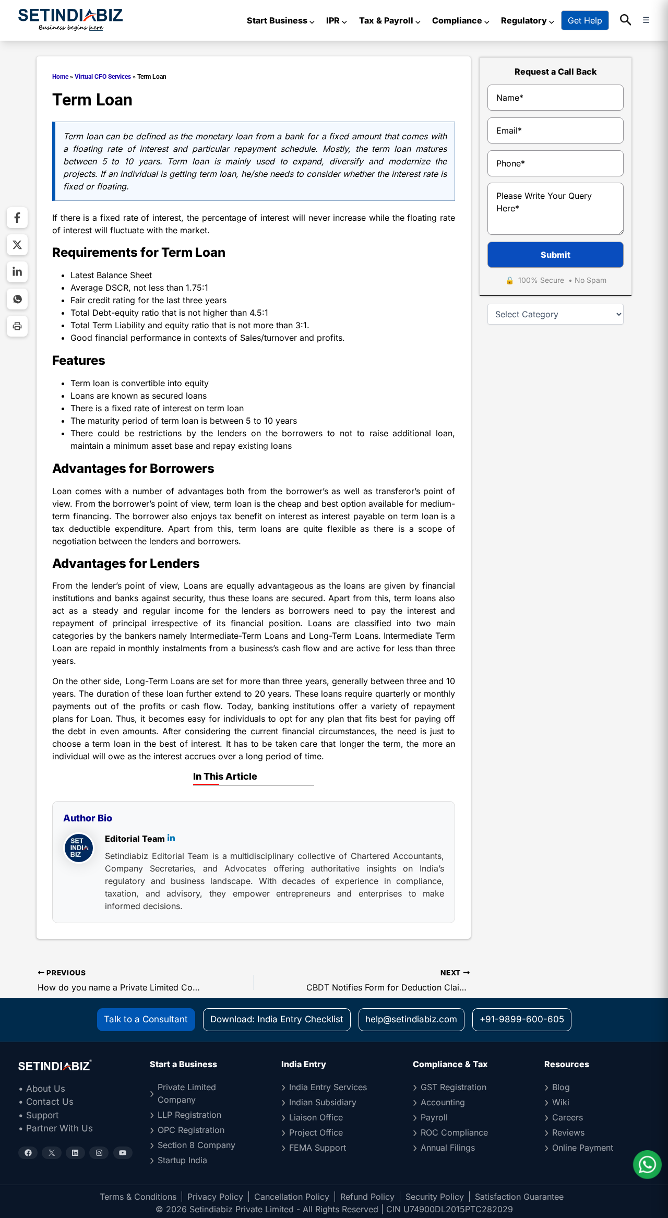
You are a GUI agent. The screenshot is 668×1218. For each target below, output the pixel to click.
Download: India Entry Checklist (276, 1019)
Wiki (560, 1102)
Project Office (316, 1132)
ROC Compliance (454, 1132)
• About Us (41, 1088)
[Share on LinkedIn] (17, 271)
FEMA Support (317, 1147)
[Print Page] (17, 326)
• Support (38, 1115)
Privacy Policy (215, 1196)
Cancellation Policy (291, 1196)
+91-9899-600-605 (522, 1019)
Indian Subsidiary (322, 1102)
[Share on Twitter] (17, 244)
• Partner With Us (55, 1128)
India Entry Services (328, 1087)
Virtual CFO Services (103, 76)
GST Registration (453, 1087)
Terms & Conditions (138, 1196)
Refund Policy (367, 1196)
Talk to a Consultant (146, 1019)
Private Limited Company (187, 1093)
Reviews (568, 1132)
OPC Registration (191, 1130)
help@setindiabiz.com (411, 1019)
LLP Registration (189, 1114)
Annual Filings (448, 1147)
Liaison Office (316, 1117)
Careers (567, 1117)
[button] (626, 20)
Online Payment (582, 1147)
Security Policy (434, 1196)
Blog (561, 1087)
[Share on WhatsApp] (17, 299)
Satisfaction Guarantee (519, 1196)
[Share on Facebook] (17, 217)
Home (60, 76)
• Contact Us (46, 1101)
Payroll (434, 1117)
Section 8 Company (196, 1145)
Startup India (182, 1160)
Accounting (443, 1102)
